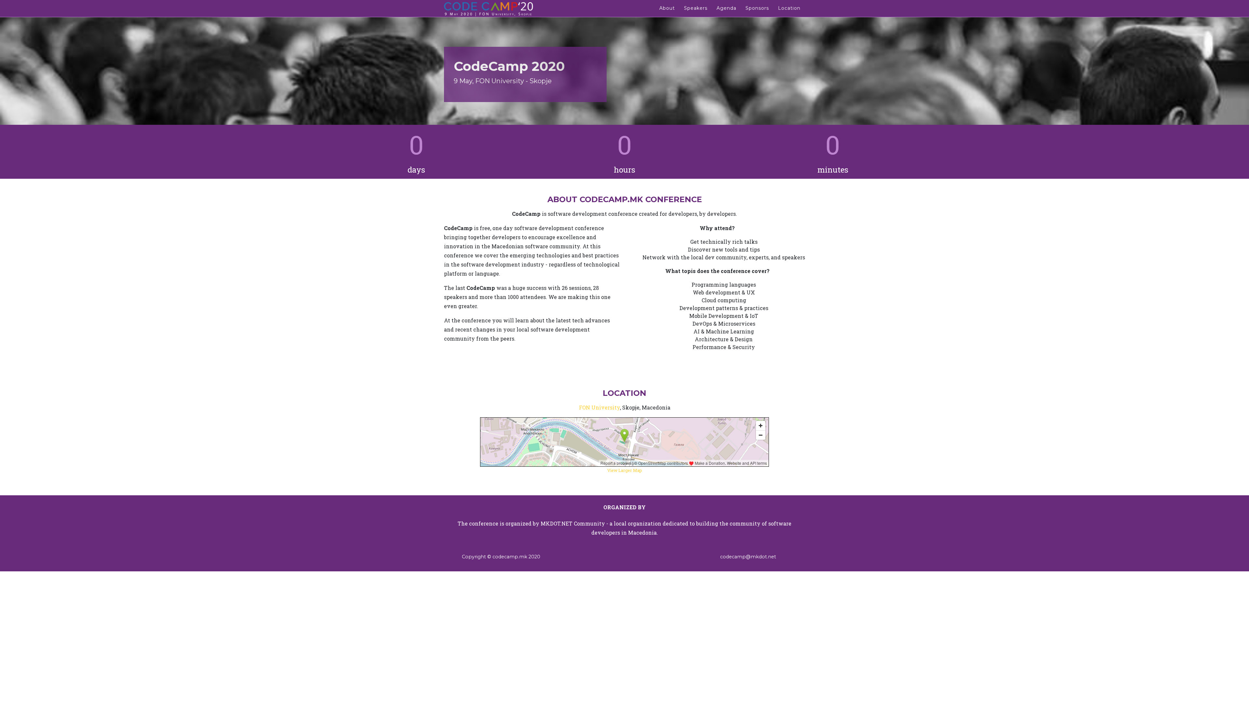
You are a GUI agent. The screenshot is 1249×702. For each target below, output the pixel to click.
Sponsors (757, 8)
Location (789, 8)
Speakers (695, 8)
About (667, 8)
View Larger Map (624, 470)
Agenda (726, 8)
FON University (599, 407)
